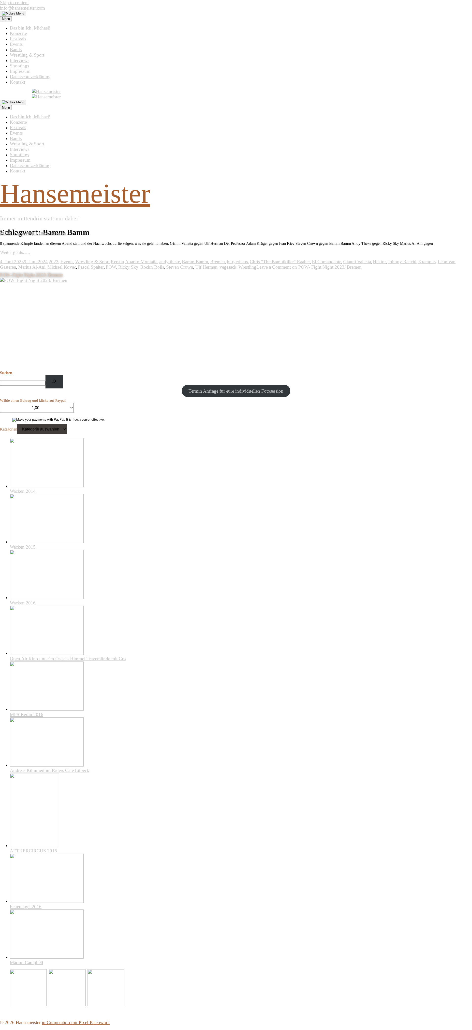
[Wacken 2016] (47, 597)
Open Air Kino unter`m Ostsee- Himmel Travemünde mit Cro (68, 658)
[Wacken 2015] (47, 541)
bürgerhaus (237, 261)
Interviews (19, 60)
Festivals (18, 38)
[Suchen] (54, 381)
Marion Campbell (26, 962)
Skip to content (14, 2)
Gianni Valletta (357, 261)
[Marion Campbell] (47, 957)
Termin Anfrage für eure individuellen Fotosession (236, 391)
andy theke (169, 261)
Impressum (20, 71)
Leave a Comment (309, 267)
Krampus (427, 261)
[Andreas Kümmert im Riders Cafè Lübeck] (47, 765)
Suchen (6, 373)
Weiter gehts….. (15, 252)
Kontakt (17, 82)
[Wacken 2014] (47, 485)
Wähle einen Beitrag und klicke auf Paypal (33, 400)
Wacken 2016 (23, 602)
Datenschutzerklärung (30, 76)
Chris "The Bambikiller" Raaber (280, 261)
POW (111, 267)
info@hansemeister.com (22, 8)
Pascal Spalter (91, 267)
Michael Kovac (61, 267)
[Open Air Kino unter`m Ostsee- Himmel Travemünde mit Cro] (47, 653)
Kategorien (8, 429)
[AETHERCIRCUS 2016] (34, 845)
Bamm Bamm (195, 261)
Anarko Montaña (141, 261)
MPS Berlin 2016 (26, 714)
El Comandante (326, 261)
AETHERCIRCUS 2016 (33, 850)
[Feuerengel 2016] (47, 901)
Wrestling (247, 267)
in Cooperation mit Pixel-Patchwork (76, 1022)
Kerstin (117, 261)
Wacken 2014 (23, 491)
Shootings (19, 65)
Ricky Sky (128, 267)
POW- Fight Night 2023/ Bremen (33, 233)
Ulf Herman (206, 267)
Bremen (217, 261)
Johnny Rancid (402, 261)
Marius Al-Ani (31, 267)
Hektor (379, 261)
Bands (16, 49)
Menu (6, 19)
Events (16, 44)
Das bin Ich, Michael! (30, 28)
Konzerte (18, 33)
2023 (54, 261)
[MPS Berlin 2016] (47, 709)
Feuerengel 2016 (26, 906)
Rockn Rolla (152, 267)
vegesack (228, 267)
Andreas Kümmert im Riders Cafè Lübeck (49, 770)
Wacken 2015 (23, 547)
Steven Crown (179, 267)
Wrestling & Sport (27, 55)
